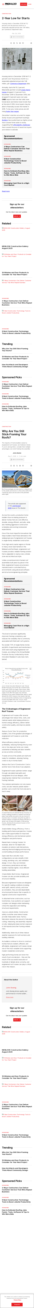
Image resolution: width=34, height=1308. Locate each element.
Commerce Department (18, 83)
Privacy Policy (17, 1300)
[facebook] (11, 43)
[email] (23, 43)
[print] (31, 43)
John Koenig (17, 453)
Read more (6, 191)
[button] (3, 4)
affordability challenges (21, 125)
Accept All (17, 1304)
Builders (5, 120)
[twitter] (17, 43)
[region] (17, 1301)
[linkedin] (14, 43)
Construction (6, 13)
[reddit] (20, 43)
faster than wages (12, 111)
